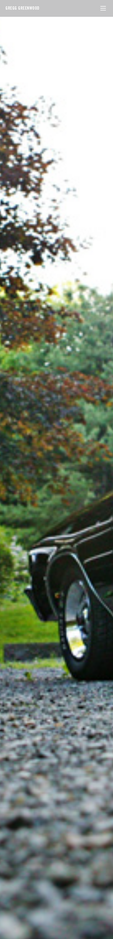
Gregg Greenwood (22, 8)
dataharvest (17, 486)
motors (23, 478)
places (34, 478)
